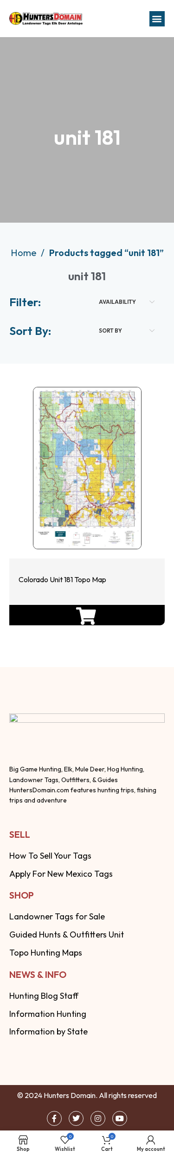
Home (25, 252)
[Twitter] (76, 1118)
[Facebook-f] (54, 1118)
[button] (157, 18)
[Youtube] (119, 1118)
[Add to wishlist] (85, 521)
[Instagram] (97, 1118)
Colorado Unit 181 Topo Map (62, 579)
